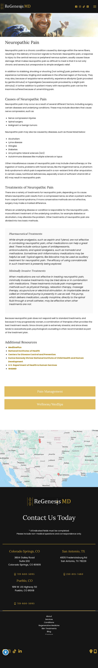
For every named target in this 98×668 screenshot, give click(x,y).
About (49, 616)
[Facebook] (76, 6)
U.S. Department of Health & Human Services (32, 365)
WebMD (12, 368)
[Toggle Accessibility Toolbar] (6, 652)
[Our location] (95, 651)
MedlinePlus (15, 347)
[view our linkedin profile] (20, 651)
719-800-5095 (26, 574)
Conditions (49, 622)
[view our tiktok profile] (14, 651)
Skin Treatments (49, 628)
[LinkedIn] (88, 6)
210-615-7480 (74, 574)
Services (49, 619)
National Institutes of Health (24, 350)
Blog (49, 631)
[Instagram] (80, 6)
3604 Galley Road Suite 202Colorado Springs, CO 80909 (24, 561)
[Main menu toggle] (94, 6)
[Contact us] (91, 651)
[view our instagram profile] (8, 651)
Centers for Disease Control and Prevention (32, 354)
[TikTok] (84, 6)
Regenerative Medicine (49, 625)
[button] (49, 391)
